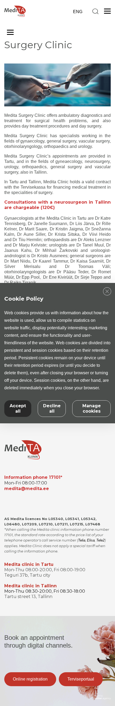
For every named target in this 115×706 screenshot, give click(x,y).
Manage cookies (91, 408)
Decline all (52, 408)
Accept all (18, 408)
